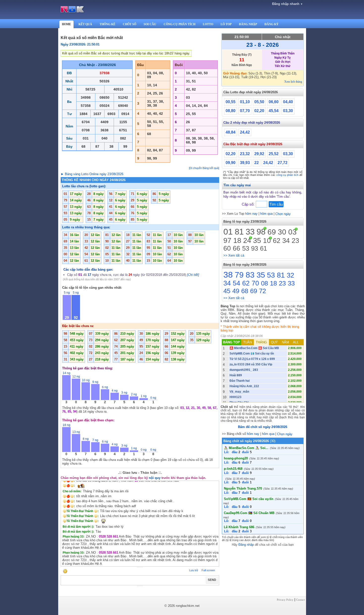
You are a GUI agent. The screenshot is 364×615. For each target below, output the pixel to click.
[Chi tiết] (193, 275)
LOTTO (208, 24)
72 (262, 291)
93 (254, 248)
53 (245, 248)
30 (282, 232)
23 (295, 240)
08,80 (230, 111)
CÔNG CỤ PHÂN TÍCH (179, 24)
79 (239, 274)
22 (256, 163)
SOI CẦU (150, 24)
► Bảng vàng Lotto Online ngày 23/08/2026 (92, 174)
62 (276, 240)
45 (226, 291)
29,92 (259, 154)
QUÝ (274, 342)
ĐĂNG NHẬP (248, 24)
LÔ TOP (226, 24)
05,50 (259, 102)
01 (228, 231)
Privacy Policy (285, 599)
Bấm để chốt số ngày (262, 427)
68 (244, 291)
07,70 (245, 111)
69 (271, 232)
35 (257, 240)
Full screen (208, 570)
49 (235, 291)
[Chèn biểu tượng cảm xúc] (65, 571)
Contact (300, 599)
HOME (66, 24)
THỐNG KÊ (107, 24)
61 (263, 248)
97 (227, 240)
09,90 (230, 163)
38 (228, 274)
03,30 (288, 111)
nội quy (154, 478)
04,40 (288, 102)
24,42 (245, 132)
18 (237, 240)
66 (236, 248)
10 (267, 240)
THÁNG (261, 342)
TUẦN (247, 342)
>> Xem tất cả (233, 255)
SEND (212, 580)
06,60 (274, 102)
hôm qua (266, 213)
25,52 (274, 154)
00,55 (230, 102)
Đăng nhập (246, 544)
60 (227, 248)
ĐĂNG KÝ (271, 24)
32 (290, 275)
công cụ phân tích (287, 174)
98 (261, 231)
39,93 (245, 163)
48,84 (230, 132)
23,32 (245, 154)
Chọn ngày (283, 214)
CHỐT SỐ (129, 24)
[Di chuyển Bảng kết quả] (204, 167)
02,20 (259, 111)
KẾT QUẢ (85, 24)
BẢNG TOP (231, 342)
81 (239, 231)
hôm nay (251, 213)
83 (250, 274)
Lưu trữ (193, 570)
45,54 (274, 111)
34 (286, 240)
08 (264, 283)
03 (292, 232)
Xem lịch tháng (293, 81)
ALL (296, 342)
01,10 (245, 102)
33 (250, 231)
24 (247, 240)
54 (236, 283)
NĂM (285, 342)
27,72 (282, 163)
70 (255, 283)
